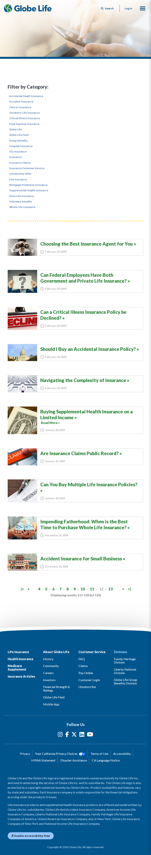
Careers (48, 673)
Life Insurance (18, 179)
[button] (142, 8)
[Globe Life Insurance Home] (28, 8)
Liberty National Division (125, 671)
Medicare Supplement (17, 667)
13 (110, 589)
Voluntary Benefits (20, 201)
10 (83, 589)
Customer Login (89, 680)
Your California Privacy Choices (56, 753)
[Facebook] (67, 735)
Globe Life (15, 129)
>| (129, 589)
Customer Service (92, 652)
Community (51, 666)
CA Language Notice (106, 760)
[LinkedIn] (81, 735)
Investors (49, 680)
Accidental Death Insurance (26, 96)
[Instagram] (60, 735)
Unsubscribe (87, 687)
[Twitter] (74, 735)
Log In (128, 8)
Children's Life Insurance (24, 112)
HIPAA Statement (43, 760)
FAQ (81, 659)
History (48, 659)
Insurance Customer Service (26, 168)
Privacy (25, 753)
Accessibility (122, 753)
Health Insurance (20, 659)
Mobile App (51, 704)
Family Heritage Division (125, 660)
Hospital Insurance (20, 146)
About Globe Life (56, 652)
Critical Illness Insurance (24, 118)
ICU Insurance (18, 151)
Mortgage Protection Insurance (28, 184)
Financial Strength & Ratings (56, 688)
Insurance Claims (20, 162)
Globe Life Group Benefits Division (125, 681)
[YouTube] (90, 735)
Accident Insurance (21, 101)
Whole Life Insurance (22, 207)
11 (92, 589)
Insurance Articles (21, 676)
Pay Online (85, 673)
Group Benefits (18, 140)
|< (22, 589)
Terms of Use (99, 753)
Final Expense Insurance (24, 123)
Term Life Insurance (21, 196)
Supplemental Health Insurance (28, 190)
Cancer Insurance (20, 107)
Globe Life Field (19, 134)
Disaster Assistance (73, 760)
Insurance (15, 157)
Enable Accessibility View (32, 835)
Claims (83, 666)
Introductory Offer (20, 173)
